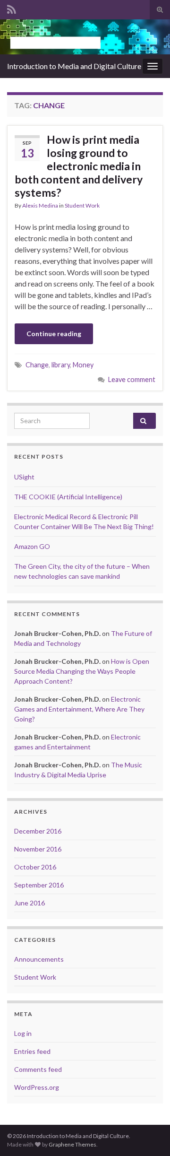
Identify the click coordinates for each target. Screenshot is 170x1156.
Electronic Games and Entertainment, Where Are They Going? (79, 709)
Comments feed (38, 1069)
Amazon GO (32, 546)
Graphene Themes (72, 1144)
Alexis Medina (40, 205)
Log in (23, 1033)
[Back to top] (149, 1135)
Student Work (82, 205)
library (60, 365)
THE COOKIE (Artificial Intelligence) (68, 497)
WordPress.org (36, 1087)
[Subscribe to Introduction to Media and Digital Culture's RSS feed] (11, 8)
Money (83, 365)
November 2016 (37, 849)
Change (37, 365)
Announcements (39, 959)
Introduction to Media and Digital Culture (74, 65)
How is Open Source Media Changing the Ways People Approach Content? (81, 671)
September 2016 (39, 885)
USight (24, 477)
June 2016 (29, 903)
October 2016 (35, 867)
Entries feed (32, 1051)
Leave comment (131, 379)
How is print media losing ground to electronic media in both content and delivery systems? (79, 166)
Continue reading (53, 334)
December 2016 (37, 831)
